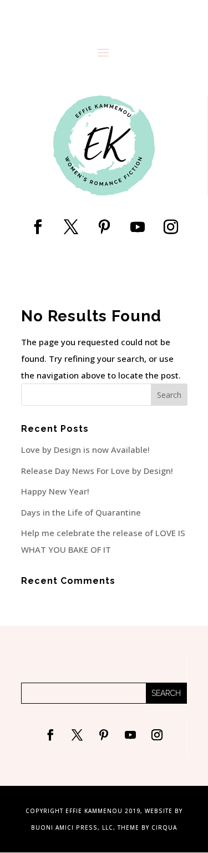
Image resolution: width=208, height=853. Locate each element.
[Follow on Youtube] (137, 227)
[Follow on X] (71, 227)
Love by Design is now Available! (85, 449)
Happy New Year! (55, 491)
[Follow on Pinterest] (104, 227)
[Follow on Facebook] (37, 227)
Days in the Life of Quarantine (81, 512)
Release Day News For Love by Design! (97, 470)
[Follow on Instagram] (170, 227)
